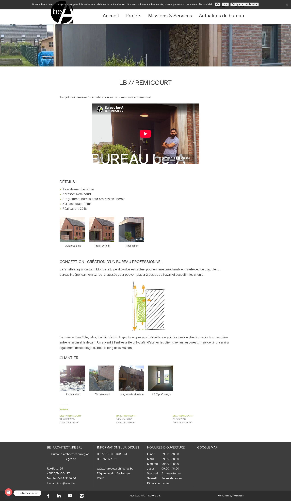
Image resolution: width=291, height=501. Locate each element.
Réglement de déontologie (113, 473)
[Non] (286, 4)
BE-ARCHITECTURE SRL (62, 12)
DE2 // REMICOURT (70, 415)
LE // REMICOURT (183, 415)
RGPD (100, 478)
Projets (133, 16)
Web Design (224, 495)
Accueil (111, 16)
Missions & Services (170, 16)
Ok (217, 4)
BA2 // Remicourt (125, 415)
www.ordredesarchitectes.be (115, 468)
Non (225, 4)
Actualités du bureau (221, 16)
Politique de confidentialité (244, 4)
